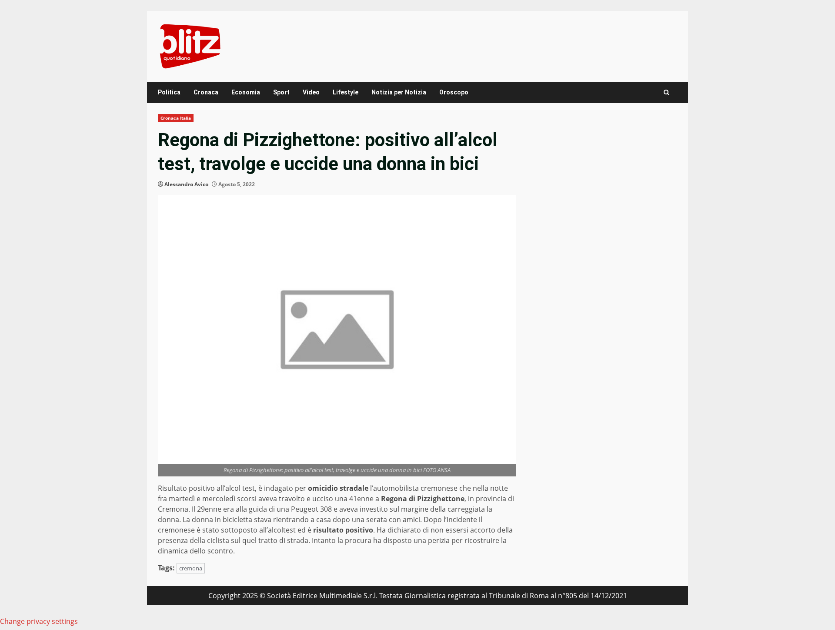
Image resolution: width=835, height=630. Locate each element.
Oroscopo (453, 92)
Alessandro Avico (186, 184)
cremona (190, 568)
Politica (169, 92)
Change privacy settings (39, 621)
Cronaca (206, 92)
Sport (281, 92)
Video (311, 92)
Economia (245, 92)
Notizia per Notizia (398, 92)
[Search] (666, 92)
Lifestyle (345, 92)
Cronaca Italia (175, 118)
